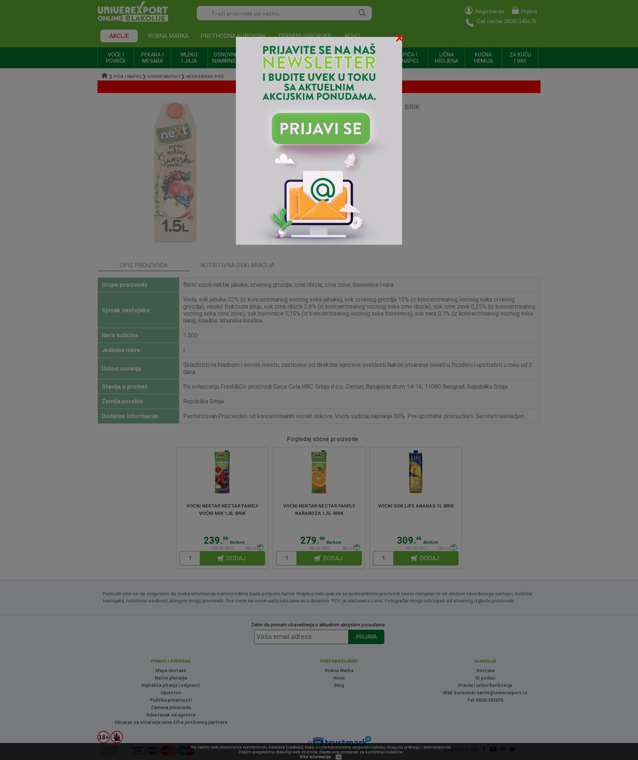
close (400, 39)
